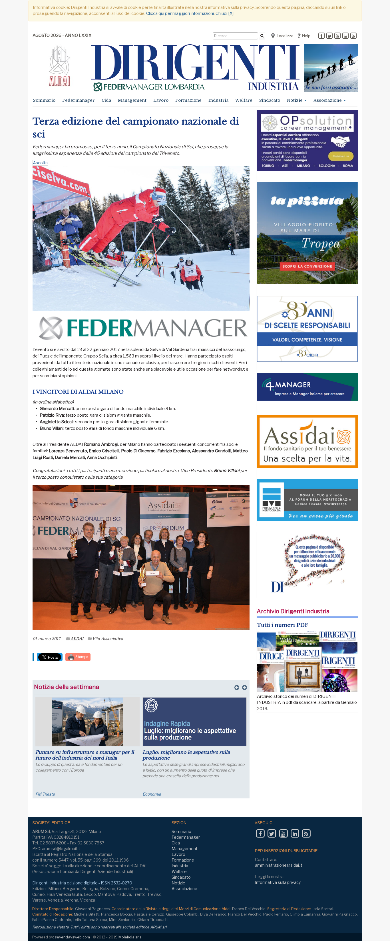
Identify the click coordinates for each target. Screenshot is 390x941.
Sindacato (269, 100)
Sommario (44, 100)
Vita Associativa (107, 638)
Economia (151, 794)
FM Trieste (45, 794)
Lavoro (160, 100)
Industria (218, 100)
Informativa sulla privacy (278, 882)
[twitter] (329, 36)
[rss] (353, 36)
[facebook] (321, 36)
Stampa (81, 657)
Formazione (188, 100)
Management (132, 100)
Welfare (243, 100)
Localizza (284, 35)
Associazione (328, 100)
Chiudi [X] (225, 13)
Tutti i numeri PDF (282, 625)
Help (305, 35)
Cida (106, 100)
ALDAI (77, 638)
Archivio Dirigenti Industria (293, 611)
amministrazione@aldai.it (278, 865)
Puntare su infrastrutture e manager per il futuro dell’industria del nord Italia (84, 755)
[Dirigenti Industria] (195, 67)
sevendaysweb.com (72, 937)
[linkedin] (345, 36)
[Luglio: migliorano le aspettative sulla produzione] (194, 721)
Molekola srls (130, 937)
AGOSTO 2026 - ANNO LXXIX (62, 35)
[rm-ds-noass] (331, 68)
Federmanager (78, 100)
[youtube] (337, 36)
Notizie (295, 100)
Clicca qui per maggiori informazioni (180, 13)
